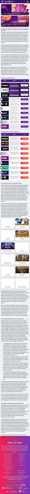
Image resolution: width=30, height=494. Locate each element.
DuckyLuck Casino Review (14, 142)
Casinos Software (8, 463)
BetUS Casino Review (14, 84)
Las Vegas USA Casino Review (14, 171)
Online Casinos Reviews (7, 454)
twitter (23, 491)
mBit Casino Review (14, 116)
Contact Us (21, 474)
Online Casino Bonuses (7, 459)
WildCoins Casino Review (14, 93)
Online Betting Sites (7, 466)
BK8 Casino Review (14, 103)
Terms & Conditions (21, 470)
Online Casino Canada (8, 468)
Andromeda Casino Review (14, 162)
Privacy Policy (7, 470)
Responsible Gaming (7, 472)
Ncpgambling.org (11, 479)
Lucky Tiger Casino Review (14, 167)
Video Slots (22, 457)
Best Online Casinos (7, 455)
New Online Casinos (7, 457)
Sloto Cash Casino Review (14, 176)
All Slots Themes (22, 459)
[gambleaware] (12, 491)
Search (24, 2)
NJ (21, 463)
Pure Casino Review (14, 107)
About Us (7, 474)
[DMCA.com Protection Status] (22, 485)
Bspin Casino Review (14, 112)
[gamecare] (6, 488)
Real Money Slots (22, 455)
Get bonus (24, 85)
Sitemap (21, 465)
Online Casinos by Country (8, 465)
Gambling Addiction (21, 472)
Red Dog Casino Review (14, 89)
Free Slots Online (22, 454)
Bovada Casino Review (14, 121)
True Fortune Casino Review (14, 98)
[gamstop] (15, 485)
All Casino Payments (7, 461)
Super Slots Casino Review (14, 125)
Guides (21, 461)
